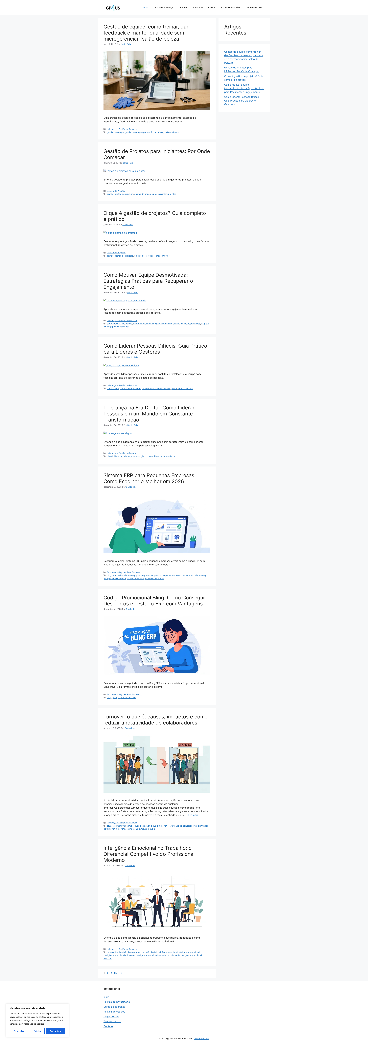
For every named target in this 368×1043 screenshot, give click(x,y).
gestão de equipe (115, 132)
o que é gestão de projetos (147, 256)
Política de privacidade (203, 7)
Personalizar (19, 1031)
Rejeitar (37, 1031)
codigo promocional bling (125, 697)
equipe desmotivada (190, 323)
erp (114, 575)
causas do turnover (116, 826)
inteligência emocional (189, 952)
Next (118, 973)
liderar (174, 388)
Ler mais (193, 815)
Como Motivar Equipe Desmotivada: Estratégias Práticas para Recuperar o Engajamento (148, 281)
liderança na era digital (134, 456)
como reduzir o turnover (138, 826)
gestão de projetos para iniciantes (150, 194)
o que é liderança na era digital (160, 456)
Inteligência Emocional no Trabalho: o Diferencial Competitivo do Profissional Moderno (148, 854)
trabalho (107, 958)
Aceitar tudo (55, 1031)
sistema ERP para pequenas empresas (145, 578)
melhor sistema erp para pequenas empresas (139, 575)
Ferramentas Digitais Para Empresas (124, 572)
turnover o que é (147, 829)
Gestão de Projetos (116, 191)
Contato (183, 7)
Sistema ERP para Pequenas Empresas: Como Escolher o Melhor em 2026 (149, 478)
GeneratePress (201, 1038)
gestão (110, 194)
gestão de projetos (124, 194)
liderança (118, 456)
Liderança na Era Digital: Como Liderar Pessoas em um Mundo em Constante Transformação (148, 414)
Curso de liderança (163, 7)
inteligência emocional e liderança (119, 955)
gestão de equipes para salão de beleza (144, 132)
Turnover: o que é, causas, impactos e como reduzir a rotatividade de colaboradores (155, 720)
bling (109, 575)
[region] (37, 1020)
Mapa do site (111, 1016)
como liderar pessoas (130, 388)
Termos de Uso (254, 7)
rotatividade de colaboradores (182, 826)
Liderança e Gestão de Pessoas (122, 129)
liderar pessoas (185, 388)
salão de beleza (172, 132)
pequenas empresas (172, 575)
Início (145, 7)
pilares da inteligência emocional (186, 955)
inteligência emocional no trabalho (153, 955)
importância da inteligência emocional (159, 952)
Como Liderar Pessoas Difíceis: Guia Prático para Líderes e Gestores (155, 349)
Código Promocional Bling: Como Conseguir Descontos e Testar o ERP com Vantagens (154, 600)
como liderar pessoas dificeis (156, 388)
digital (110, 456)
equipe (176, 323)
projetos (172, 194)
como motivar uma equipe (119, 323)
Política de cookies (230, 7)
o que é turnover (158, 826)
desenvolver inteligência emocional (123, 952)
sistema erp (188, 575)
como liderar (113, 388)
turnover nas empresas (127, 829)
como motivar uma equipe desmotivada (152, 323)
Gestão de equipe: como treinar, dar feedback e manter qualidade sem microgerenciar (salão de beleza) (145, 33)
